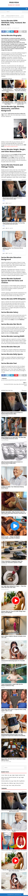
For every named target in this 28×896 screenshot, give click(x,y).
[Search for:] (14, 11)
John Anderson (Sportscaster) (11, 146)
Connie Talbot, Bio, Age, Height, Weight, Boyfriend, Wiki (13, 775)
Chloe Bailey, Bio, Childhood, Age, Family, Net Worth (12, 783)
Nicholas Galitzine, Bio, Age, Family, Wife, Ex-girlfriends (12, 781)
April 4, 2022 (4, 28)
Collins (10, 28)
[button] (26, 9)
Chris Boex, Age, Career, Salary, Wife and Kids (11, 785)
